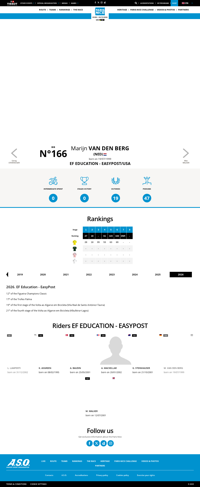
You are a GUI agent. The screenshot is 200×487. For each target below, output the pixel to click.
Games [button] (73, 3)
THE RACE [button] (78, 9)
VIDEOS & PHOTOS (166, 9)
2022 (89, 274)
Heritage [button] (122, 9)
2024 (135, 274)
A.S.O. (64, 475)
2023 (112, 274)
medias (65, 3)
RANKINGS (64, 9)
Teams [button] (52, 9)
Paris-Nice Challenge (142, 9)
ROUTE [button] (42, 9)
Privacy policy (102, 475)
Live (43, 461)
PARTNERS (183, 9)
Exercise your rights (146, 475)
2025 (158, 274)
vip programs (163, 3)
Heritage (105, 461)
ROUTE (53, 461)
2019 (20, 274)
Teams (64, 461)
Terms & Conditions (16, 484)
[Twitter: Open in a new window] (98, 2)
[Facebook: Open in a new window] (95, 2)
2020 (43, 274)
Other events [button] (26, 3)
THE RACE (91, 461)
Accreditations (147, 3)
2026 (181, 274)
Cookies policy (122, 475)
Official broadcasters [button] (47, 3)
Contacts (49, 475)
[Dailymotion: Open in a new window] (105, 2)
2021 (66, 274)
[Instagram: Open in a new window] (101, 2)
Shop (174, 3)
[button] (136, 3)
